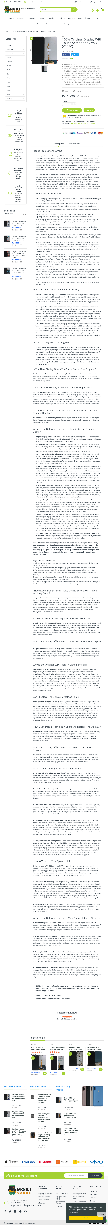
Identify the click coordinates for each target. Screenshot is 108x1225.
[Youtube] (32, 612)
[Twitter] (17, 612)
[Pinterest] (27, 612)
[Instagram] (22, 612)
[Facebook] (12, 612)
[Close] (95, 609)
